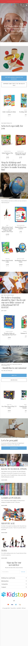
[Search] (23, 5)
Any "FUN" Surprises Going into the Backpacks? (14, 78)
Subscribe (23, 571)
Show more (4, 480)
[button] (2, 5)
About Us (14, 375)
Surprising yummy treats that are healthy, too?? (14, 84)
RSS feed (24, 608)
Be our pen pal (14, 448)
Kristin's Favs (14, 380)
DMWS (19, 608)
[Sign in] (21, 5)
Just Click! (3, 310)
